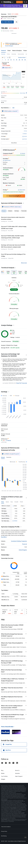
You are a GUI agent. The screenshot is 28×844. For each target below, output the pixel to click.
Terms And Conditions (6, 826)
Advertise (17, 773)
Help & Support (18, 776)
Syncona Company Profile (10, 527)
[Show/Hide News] (9, 57)
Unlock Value (22, 93)
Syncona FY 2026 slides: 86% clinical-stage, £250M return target (14, 227)
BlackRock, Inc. (5, 599)
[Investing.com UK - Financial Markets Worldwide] (8, 2)
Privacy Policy (4, 831)
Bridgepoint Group (6, 609)
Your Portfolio (4, 776)
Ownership (13, 54)
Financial (24, 544)
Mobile (2, 773)
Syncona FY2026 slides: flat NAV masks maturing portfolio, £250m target (12, 236)
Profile (8, 54)
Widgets (3, 779)
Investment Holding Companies (19, 541)
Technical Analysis (7, 268)
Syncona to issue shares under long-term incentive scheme (13, 218)
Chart (9, 50)
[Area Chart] (4, 57)
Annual (3, 457)
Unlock (15, 520)
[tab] (8, 272)
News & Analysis (17, 50)
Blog (2, 770)
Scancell (16, 609)
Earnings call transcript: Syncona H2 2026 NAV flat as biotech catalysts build (13, 246)
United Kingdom (23, 550)
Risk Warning (4, 835)
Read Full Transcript (22, 383)
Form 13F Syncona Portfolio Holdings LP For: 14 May (13, 255)
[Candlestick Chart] (2, 57)
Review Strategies (9, 45)
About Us (17, 770)
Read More (4, 537)
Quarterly (8, 457)
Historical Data (21, 54)
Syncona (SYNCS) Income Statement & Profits (10, 449)
